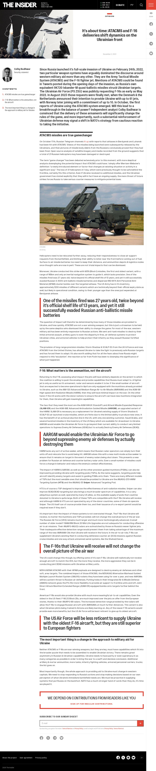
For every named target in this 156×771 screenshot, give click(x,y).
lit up (86, 141)
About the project (9, 757)
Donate (120, 5)
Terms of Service (67, 728)
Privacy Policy (79, 728)
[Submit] (140, 723)
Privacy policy (41, 757)
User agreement (26, 757)
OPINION (109, 16)
